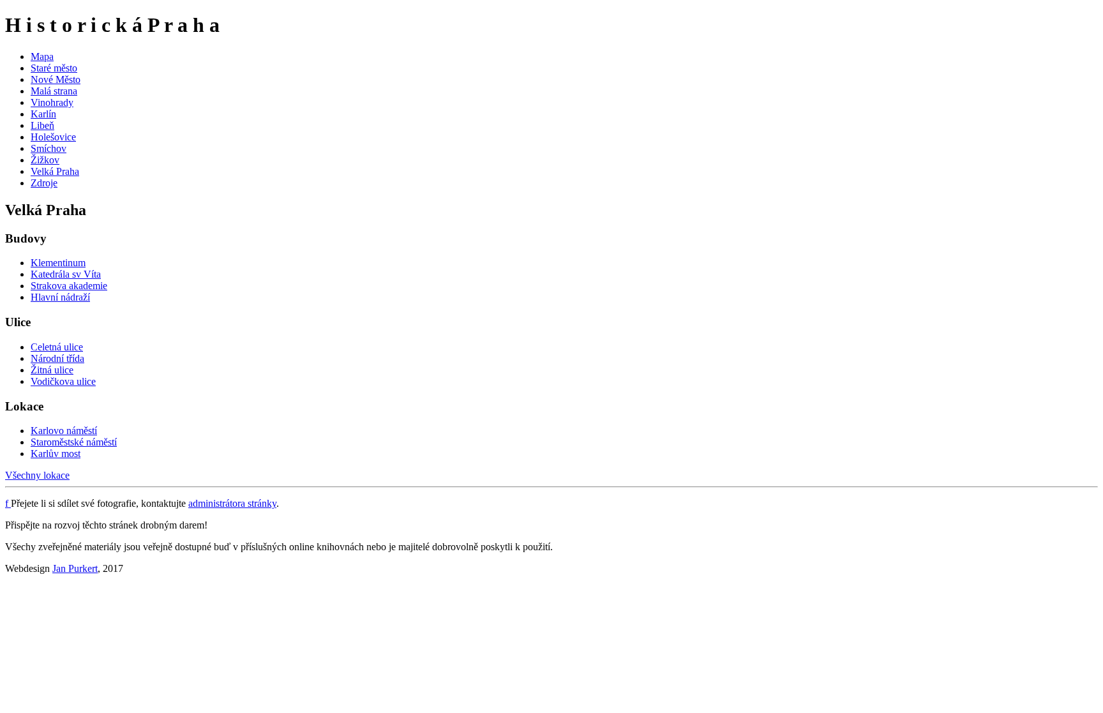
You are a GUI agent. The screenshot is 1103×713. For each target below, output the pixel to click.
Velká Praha (55, 171)
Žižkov (45, 159)
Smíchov (48, 148)
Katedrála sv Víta (66, 274)
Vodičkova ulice (63, 381)
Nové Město (55, 79)
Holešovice (53, 136)
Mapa (42, 56)
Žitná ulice (52, 369)
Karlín (43, 114)
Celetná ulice (57, 346)
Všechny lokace (37, 475)
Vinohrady (52, 102)
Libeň (42, 125)
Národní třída (57, 358)
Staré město (54, 68)
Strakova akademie (69, 285)
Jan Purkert (75, 568)
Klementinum (58, 262)
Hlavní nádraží (60, 297)
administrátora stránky (232, 503)
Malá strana (54, 91)
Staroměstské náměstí (74, 442)
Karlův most (55, 453)
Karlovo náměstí (64, 430)
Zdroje (44, 182)
